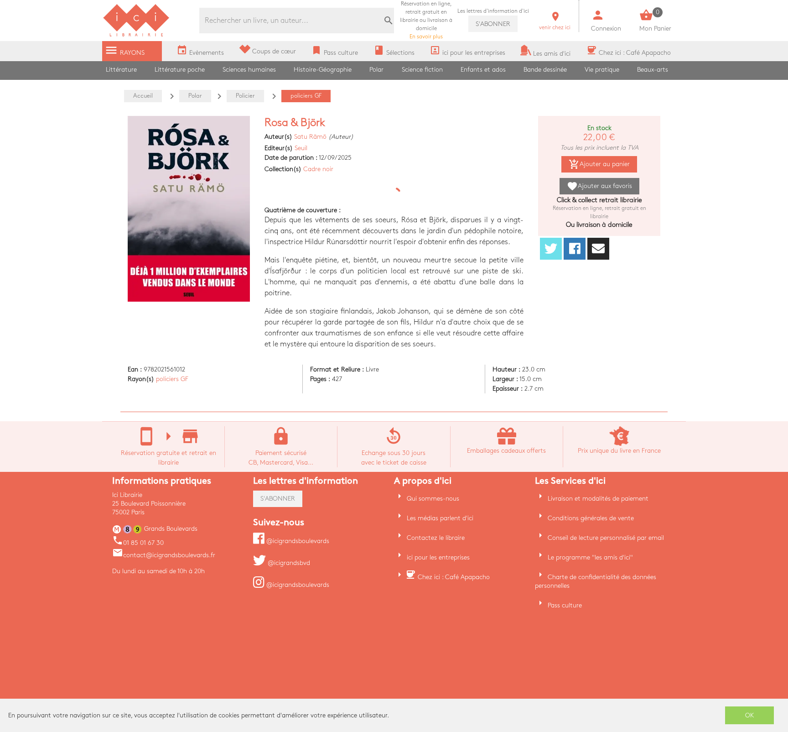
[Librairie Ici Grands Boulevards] (136, 35)
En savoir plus (426, 20)
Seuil (301, 148)
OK (749, 715)
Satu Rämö (310, 137)
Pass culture (565, 605)
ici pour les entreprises (438, 557)
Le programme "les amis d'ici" (590, 557)
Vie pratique (602, 70)
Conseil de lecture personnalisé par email (606, 538)
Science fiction (422, 70)
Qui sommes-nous (433, 499)
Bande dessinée (545, 70)
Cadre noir (318, 169)
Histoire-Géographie (323, 70)
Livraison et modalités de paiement (598, 499)
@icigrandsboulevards (296, 541)
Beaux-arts (652, 70)
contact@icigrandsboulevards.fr (163, 555)
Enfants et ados (483, 70)
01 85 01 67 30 (138, 543)
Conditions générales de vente (591, 518)
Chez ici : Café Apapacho (454, 577)
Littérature (121, 70)
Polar (376, 70)
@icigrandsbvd (288, 563)
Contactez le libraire (436, 538)
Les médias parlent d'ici (440, 518)
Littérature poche (180, 70)
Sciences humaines (249, 70)
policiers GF (172, 379)
